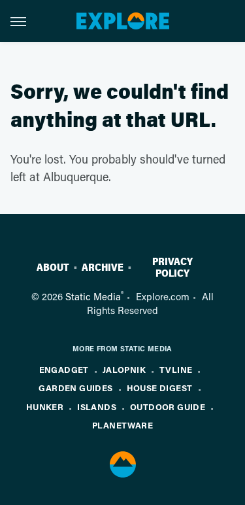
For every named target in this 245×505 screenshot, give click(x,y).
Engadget (64, 369)
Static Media (93, 296)
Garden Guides (75, 387)
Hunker (44, 406)
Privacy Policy (172, 267)
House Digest (160, 387)
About (53, 267)
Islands (96, 406)
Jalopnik (124, 369)
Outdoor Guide (167, 406)
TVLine (175, 369)
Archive (102, 267)
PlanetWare (122, 424)
